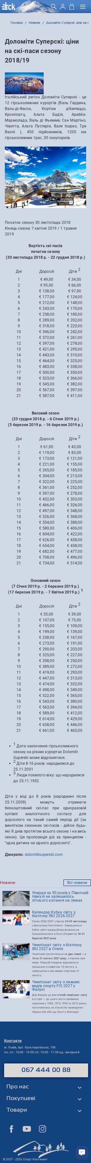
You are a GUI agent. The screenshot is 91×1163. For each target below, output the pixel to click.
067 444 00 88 (46, 1070)
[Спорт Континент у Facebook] (11, 1129)
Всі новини (77, 882)
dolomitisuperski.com (44, 854)
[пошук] (54, 8)
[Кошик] (72, 8)
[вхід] (63, 8)
